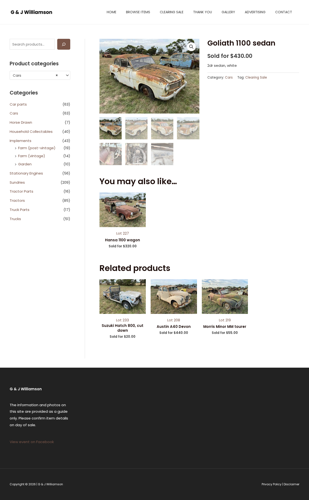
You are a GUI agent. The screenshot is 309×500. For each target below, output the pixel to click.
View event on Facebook (32, 441)
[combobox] (40, 75)
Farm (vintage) (31, 155)
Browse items (138, 12)
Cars (14, 113)
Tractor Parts (21, 191)
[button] (191, 46)
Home (111, 12)
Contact (283, 12)
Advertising (255, 12)
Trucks (15, 218)
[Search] (63, 44)
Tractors (17, 200)
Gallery (228, 12)
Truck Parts (19, 209)
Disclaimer (291, 484)
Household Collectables (31, 131)
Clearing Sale (171, 12)
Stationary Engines (26, 173)
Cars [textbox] (35, 75)
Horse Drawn (21, 122)
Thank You (202, 12)
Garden (25, 164)
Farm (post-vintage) (37, 147)
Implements (20, 140)
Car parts (18, 104)
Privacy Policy (271, 484)
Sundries (17, 182)
